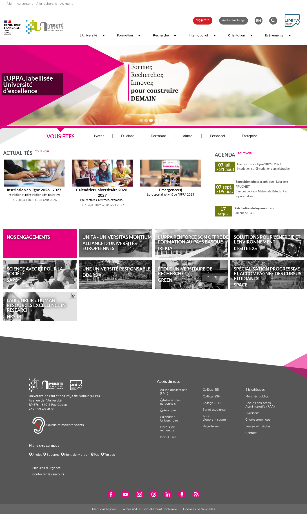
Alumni (188, 136)
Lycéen (99, 136)
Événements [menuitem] (274, 35)
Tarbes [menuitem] (109, 455)
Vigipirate (202, 20)
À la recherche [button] (46, 4)
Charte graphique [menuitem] (258, 419)
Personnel (217, 136)
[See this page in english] (259, 20)
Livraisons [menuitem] (252, 413)
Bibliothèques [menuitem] (255, 390)
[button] (292, 20)
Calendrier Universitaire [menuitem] (169, 418)
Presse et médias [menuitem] (257, 426)
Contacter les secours (48, 474)
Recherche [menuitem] (161, 35)
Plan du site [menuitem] (168, 437)
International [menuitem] (198, 35)
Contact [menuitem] (251, 433)
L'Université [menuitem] (88, 35)
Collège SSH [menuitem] (211, 396)
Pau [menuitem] (97, 455)
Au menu (66, 4)
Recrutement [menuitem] (212, 426)
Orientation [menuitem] (236, 35)
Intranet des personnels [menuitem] (170, 401)
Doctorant (158, 136)
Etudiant (127, 136)
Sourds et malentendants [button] (64, 425)
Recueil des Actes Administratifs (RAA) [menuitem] (260, 404)
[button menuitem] (273, 21)
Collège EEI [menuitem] (211, 390)
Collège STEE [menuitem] (212, 403)
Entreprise (250, 136)
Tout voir (42, 151)
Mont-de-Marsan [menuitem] (76, 455)
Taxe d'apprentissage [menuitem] (214, 418)
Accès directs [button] (231, 20)
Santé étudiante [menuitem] (214, 410)
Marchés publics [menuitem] (257, 396)
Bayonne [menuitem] (53, 455)
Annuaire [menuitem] (169, 410)
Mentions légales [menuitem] (104, 509)
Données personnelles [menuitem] (199, 509)
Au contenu (25, 4)
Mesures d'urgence (46, 468)
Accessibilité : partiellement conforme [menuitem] (150, 509)
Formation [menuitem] (125, 35)
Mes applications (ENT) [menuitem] (173, 391)
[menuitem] (111, 494)
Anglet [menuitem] (37, 455)
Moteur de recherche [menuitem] (167, 428)
